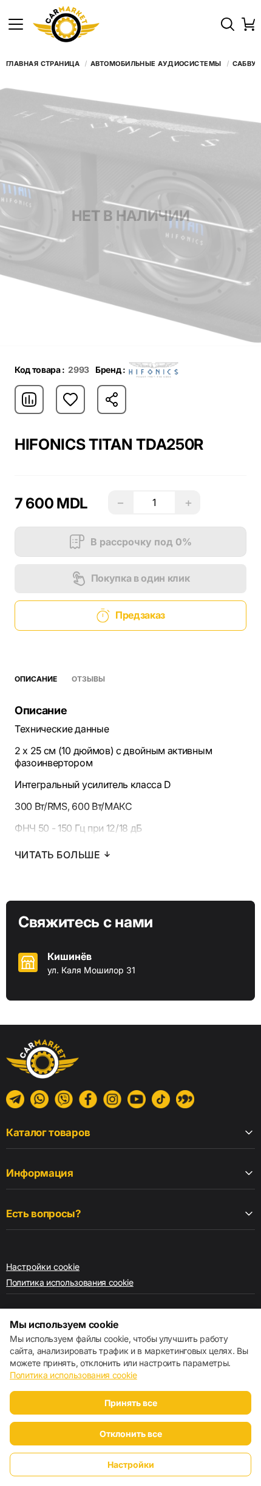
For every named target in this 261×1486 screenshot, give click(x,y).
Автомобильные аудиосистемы (155, 64)
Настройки (130, 1464)
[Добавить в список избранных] (70, 399)
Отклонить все (131, 1433)
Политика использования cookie (70, 1282)
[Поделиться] (111, 399)
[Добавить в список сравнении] (29, 399)
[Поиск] (227, 24)
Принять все (130, 1403)
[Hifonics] (153, 370)
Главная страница (43, 64)
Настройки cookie (43, 1266)
